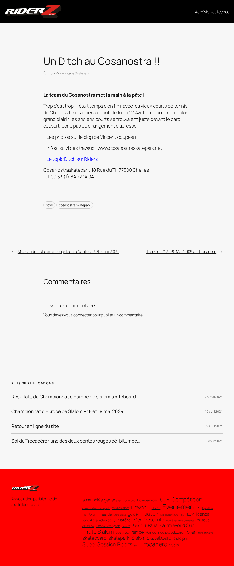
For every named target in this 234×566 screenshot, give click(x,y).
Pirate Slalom (98, 531)
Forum (93, 514)
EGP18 (156, 508)
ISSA (183, 514)
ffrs (84, 514)
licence (203, 514)
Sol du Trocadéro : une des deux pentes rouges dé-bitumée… (75, 441)
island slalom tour (169, 514)
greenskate (120, 514)
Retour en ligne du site (35, 426)
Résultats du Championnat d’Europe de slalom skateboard (73, 396)
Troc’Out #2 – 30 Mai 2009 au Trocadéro (181, 251)
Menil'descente (148, 519)
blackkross (129, 500)
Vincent (61, 73)
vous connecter (78, 315)
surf (136, 545)
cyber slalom (120, 508)
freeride (105, 514)
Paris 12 (126, 526)
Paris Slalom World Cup (171, 525)
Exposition (207, 508)
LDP (190, 514)
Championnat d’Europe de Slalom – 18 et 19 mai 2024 (67, 411)
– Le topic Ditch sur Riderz (70, 159)
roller (190, 532)
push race (123, 533)
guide (133, 514)
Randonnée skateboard (164, 532)
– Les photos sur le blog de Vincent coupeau (89, 137)
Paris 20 (139, 525)
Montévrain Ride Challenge (180, 520)
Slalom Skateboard (151, 538)
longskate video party (99, 520)
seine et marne (205, 532)
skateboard (94, 538)
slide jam (180, 538)
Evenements (181, 507)
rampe (138, 532)
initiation (149, 514)
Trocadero (154, 544)
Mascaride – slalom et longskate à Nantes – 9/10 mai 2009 (68, 251)
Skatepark (82, 73)
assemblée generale (101, 499)
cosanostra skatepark (74, 205)
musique (203, 520)
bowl (49, 205)
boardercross (147, 500)
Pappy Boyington (108, 526)
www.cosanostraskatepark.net (130, 148)
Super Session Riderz (107, 544)
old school (88, 526)
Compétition (187, 499)
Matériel (124, 520)
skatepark (119, 538)
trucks (174, 545)
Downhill (140, 507)
